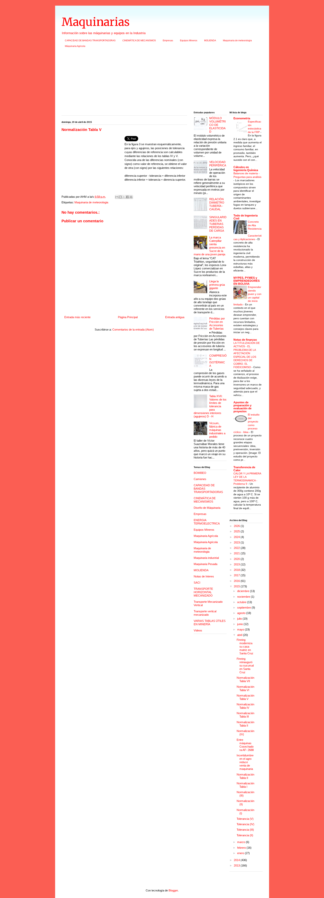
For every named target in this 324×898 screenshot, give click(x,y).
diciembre (243, 591)
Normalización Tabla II (245, 724)
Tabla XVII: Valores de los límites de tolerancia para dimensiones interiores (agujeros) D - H (210, 406)
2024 (237, 537)
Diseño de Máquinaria (207, 507)
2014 (237, 860)
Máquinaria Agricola (75, 46)
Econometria (241, 118)
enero (241, 853)
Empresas (168, 40)
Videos (198, 630)
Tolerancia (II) (245, 835)
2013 (237, 865)
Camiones (200, 479)
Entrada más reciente (77, 317)
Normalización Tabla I (245, 785)
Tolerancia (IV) (245, 824)
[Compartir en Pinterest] (131, 197)
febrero (242, 847)
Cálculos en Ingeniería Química (245, 168)
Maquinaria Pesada (205, 564)
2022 (237, 547)
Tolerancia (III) (245, 829)
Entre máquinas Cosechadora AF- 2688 (245, 744)
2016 (237, 580)
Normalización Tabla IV (245, 706)
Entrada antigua (174, 317)
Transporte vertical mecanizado (205, 613)
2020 (237, 559)
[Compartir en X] (124, 197)
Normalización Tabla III (245, 715)
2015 (237, 586)
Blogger (173, 890)
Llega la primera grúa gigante (217, 285)
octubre (242, 602)
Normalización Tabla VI (245, 688)
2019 (237, 564)
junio (240, 624)
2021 (237, 553)
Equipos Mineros (188, 40)
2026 (237, 526)
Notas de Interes (204, 576)
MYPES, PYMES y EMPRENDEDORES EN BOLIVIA (246, 280)
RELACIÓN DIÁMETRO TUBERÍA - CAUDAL (216, 204)
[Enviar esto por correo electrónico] (117, 197)
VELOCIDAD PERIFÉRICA (217, 163)
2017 (237, 575)
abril (240, 634)
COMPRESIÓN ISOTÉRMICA (218, 360)
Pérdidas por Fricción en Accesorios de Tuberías (217, 323)
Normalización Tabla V (245, 697)
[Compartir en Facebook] (127, 197)
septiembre (244, 607)
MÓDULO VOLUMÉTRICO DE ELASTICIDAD (217, 124)
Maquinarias (96, 22)
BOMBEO (200, 472)
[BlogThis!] (120, 197)
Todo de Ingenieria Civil (245, 217)
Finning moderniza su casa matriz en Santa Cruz (245, 646)
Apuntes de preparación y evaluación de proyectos (242, 407)
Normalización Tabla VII (245, 679)
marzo (241, 842)
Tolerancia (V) (245, 818)
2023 (237, 542)
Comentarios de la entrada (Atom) (133, 329)
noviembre (244, 596)
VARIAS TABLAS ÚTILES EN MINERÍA (210, 622)
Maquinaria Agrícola (206, 535)
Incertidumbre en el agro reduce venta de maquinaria (245, 762)
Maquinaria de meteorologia (237, 40)
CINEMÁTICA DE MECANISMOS (139, 40)
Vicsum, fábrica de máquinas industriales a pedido (217, 430)
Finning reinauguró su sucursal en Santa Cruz (245, 665)
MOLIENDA (210, 40)
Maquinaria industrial (206, 557)
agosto (241, 613)
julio (240, 618)
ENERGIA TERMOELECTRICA (207, 522)
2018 (237, 569)
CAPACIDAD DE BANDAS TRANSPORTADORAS (90, 40)
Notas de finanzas (245, 339)
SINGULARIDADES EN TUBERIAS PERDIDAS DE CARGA (217, 224)
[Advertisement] (162, 80)
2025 (237, 531)
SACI (197, 582)
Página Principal (128, 317)
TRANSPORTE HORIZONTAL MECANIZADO (203, 592)
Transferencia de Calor (244, 469)
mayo (241, 629)
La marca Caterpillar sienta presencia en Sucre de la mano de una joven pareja (209, 246)
